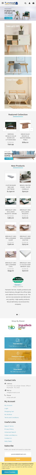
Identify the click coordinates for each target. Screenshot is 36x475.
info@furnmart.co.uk (13, 392)
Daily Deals (8, 441)
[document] (18, 468)
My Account (8, 405)
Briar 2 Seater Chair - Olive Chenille (25, 187)
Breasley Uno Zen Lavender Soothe (25, 238)
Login (6, 408)
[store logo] (10, 3)
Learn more (6, 468)
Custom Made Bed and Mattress (11, 187)
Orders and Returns (10, 435)
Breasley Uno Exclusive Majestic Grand (11, 211)
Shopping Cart (9, 411)
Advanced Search (10, 432)
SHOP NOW (9, 158)
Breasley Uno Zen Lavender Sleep (10, 238)
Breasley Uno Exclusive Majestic (25, 211)
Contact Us (8, 438)
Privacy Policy (9, 429)
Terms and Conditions (11, 417)
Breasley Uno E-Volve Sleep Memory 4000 (25, 264)
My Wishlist (8, 414)
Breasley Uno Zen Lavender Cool (10, 264)
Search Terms (9, 426)
